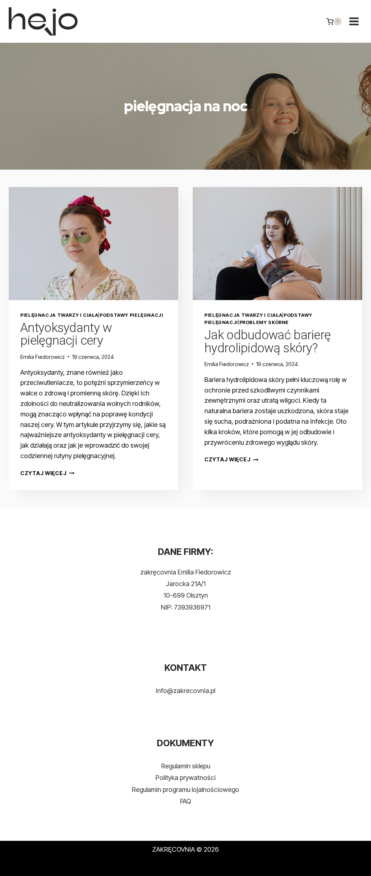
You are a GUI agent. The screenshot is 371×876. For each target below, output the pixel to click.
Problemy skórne (264, 322)
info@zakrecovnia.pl (185, 690)
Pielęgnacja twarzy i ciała (59, 315)
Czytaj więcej (47, 473)
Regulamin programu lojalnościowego (185, 789)
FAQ (185, 801)
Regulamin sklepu (185, 766)
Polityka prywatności (185, 777)
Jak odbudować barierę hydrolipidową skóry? (267, 342)
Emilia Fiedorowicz (42, 357)
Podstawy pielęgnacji (131, 315)
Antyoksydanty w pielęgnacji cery (66, 334)
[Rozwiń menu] (353, 21)
